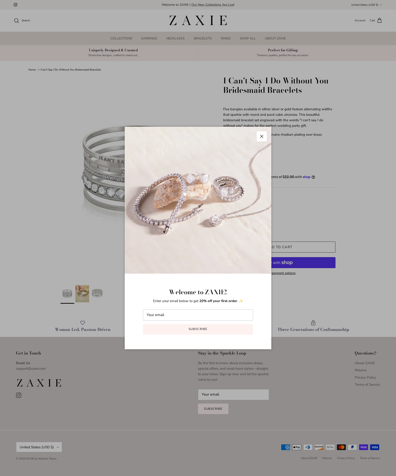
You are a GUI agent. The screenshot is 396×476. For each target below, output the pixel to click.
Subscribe (198, 329)
